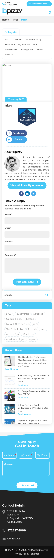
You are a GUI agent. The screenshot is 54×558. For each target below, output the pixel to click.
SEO (35, 44)
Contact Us (13, 538)
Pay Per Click (24, 44)
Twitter (18, 139)
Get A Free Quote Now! (37, 4)
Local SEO (10, 44)
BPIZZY (9, 313)
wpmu (32, 339)
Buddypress (23, 313)
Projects (25, 324)
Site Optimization (15, 329)
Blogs (15, 19)
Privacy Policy (22, 553)
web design (12, 334)
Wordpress (28, 334)
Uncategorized (26, 49)
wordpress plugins (15, 339)
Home (5, 19)
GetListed (38, 313)
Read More (9, 369)
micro (8, 105)
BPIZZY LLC (11, 550)
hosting (30, 318)
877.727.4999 (11, 5)
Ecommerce (15, 39)
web (42, 329)
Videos (39, 49)
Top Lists (32, 329)
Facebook (18, 133)
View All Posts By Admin (25, 185)
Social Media (11, 49)
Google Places (14, 318)
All (6, 39)
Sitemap (35, 553)
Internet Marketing (32, 39)
